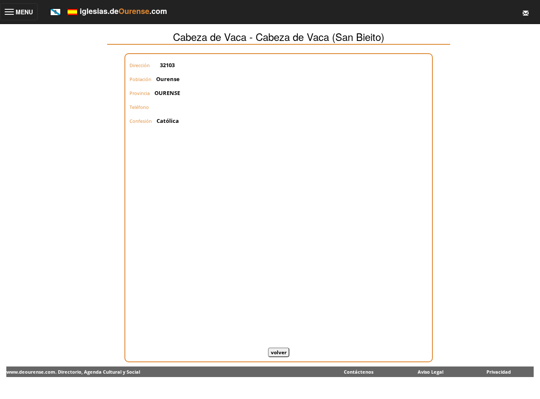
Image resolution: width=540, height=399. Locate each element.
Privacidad (498, 372)
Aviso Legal (430, 372)
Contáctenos (358, 372)
